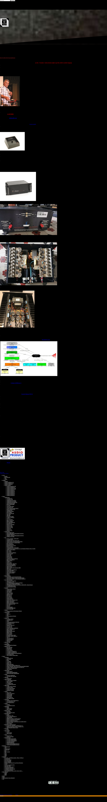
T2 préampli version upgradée (9, 768)
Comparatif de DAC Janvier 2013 (13, 547)
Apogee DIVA (9, 590)
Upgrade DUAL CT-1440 (11, 586)
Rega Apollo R (9, 634)
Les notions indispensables (11, 738)
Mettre (5, 773)
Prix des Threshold (7, 761)
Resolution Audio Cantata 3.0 (12, 636)
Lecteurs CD (6, 618)
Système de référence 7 (11, 490)
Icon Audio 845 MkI (10, 513)
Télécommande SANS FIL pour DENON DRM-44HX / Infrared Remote (20, 584)
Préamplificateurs (7, 713)
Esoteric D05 (9, 554)
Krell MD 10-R (9, 627)
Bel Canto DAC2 (10, 543)
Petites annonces (5, 771)
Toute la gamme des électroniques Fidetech (14, 611)
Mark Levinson (7, 751)
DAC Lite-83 (9, 551)
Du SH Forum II (10, 650)
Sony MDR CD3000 (10, 698)
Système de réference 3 (11, 494)
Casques (5, 691)
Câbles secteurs (9, 708)
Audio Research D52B (11, 503)
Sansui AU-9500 (10, 526)
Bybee (8, 660)
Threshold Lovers (46, 339)
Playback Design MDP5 (11, 564)
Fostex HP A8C (9, 557)
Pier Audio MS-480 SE (11, 522)
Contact (5, 479)
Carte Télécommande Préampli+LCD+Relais (15, 582)
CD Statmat (9, 661)
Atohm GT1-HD (10, 592)
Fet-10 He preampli (7, 759)
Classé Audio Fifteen (10, 506)
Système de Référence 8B (11, 488)
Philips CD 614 (9, 633)
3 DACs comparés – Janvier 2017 (13, 538)
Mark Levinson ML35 (11, 559)
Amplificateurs (12, 57)
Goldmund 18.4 (9, 510)
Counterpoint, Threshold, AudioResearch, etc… (15, 725)
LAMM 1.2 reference (10, 517)
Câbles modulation (7, 679)
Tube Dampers (9, 669)
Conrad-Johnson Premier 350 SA (12, 508)
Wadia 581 (8, 641)
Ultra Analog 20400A (10, 572)
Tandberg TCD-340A (10, 536)
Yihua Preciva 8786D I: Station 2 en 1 (13, 665)
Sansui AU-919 (9, 525)
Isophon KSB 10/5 (10, 598)
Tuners (5, 734)
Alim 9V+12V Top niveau (11, 580)
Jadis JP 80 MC (9, 717)
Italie (7, 615)
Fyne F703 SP (9, 596)
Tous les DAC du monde (11, 571)
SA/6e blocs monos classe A (9, 766)
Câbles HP (6, 677)
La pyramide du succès (11, 705)
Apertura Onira (9, 589)
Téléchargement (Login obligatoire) (8, 777)
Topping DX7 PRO (10, 570)
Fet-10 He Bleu (7, 758)
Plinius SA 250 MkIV (10, 524)
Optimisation (6, 706)
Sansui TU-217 (9, 735)
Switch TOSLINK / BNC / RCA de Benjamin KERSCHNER (18, 666)
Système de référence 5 (11, 492)
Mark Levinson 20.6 (10, 520)
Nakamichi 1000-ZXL (11, 534)
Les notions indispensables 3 (12, 740)
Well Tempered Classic (11, 712)
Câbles (8, 707)
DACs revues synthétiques (11, 552)
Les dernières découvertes (11, 684)
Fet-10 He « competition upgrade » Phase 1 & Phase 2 (14, 757)
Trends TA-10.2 (9, 530)
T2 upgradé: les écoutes (8, 769)
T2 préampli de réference (8, 767)
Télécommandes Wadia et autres (12, 727)
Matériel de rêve (7, 646)
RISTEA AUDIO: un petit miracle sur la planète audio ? (16, 721)
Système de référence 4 (11, 493)
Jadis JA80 (9, 514)
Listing (5, 772)
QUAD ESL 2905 (10, 609)
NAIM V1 (8, 561)
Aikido (8, 714)
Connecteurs (6, 699)
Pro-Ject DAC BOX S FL (11, 565)
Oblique (16, 794)
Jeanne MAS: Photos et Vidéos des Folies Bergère (15, 577)
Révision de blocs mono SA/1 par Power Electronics (13, 762)
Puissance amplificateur (11, 675)
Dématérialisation (7, 737)
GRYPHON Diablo (10, 511)
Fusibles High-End (10, 664)
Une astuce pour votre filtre (11, 676)
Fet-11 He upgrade (7, 760)
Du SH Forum (9, 649)
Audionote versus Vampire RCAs (13, 700)
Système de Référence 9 (11, 487)
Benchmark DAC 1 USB (11, 545)
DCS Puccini (9, 624)
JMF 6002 (8, 515)
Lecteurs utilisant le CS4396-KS (12, 628)
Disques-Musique (7, 575)
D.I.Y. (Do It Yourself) (8, 579)
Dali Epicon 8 (9, 595)
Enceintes (6, 587)
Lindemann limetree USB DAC (12, 558)
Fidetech (5, 610)
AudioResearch (7, 746)
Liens (3, 778)
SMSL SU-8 (9, 568)
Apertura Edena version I (11, 588)
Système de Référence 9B (11, 486)
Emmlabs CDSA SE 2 (11, 625)
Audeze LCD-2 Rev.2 (10, 693)
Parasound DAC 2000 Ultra (12, 563)
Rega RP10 (9, 711)
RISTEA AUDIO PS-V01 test (12, 720)
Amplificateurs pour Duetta (11, 501)
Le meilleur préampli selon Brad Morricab (14, 653)
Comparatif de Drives (10, 623)
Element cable (9, 678)
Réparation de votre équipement (10, 724)
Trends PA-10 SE (10, 722)
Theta (5, 754)
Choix (8, 621)
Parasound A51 (9, 523)
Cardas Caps (9, 662)
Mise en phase (9, 709)
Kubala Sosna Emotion (11, 688)
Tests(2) (3, 656)
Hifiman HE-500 (10, 697)
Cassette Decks (7, 531)
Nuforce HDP (9, 562)
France (8, 613)
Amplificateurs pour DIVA (11, 500)
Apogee (5, 674)
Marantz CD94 (9, 630)
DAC (5, 537)
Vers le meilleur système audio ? (12, 655)
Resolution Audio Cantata (11, 635)
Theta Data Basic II (10, 638)
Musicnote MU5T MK (11, 631)
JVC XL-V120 (9, 626)
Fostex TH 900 (9, 694)
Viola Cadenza (9, 723)
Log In (3, 475)
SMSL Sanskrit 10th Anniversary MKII (14, 567)
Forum (3, 776)
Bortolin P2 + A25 (10, 715)
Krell (5, 750)
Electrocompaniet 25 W (11, 509)
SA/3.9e (5, 763)
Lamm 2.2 (8, 518)
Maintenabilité (6, 644)
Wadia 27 (8, 574)
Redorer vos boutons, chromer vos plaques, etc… (15, 726)
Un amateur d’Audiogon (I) (11, 651)
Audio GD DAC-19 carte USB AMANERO (15, 541)
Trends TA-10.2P (10, 527)
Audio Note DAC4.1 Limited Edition (13, 542)
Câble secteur (6, 685)
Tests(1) (3, 496)
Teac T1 (8, 637)
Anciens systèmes (7, 485)
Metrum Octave (9, 560)
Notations (6, 481)
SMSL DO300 (9, 566)
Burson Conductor (10, 546)
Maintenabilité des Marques (11, 645)
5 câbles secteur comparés (11, 686)
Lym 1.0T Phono (10, 519)
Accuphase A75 (9, 498)
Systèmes (4, 480)
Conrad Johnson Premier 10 (11, 716)
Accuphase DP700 (10, 619)
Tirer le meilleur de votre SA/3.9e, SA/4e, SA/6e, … (13, 770)
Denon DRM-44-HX (10, 532)
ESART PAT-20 (9, 671)
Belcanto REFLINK (10, 544)
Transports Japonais (10, 639)
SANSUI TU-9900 (10, 736)
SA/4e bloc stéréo (7, 765)
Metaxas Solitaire (10, 521)
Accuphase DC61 (10, 539)
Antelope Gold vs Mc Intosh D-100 (13, 540)
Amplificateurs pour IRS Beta (12, 502)
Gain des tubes (9, 732)
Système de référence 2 (8, 484)
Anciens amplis (32, 124)
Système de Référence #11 (9, 482)
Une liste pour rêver (10, 654)
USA (8, 617)
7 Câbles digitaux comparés (11, 680)
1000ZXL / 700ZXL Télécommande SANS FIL (15, 535)
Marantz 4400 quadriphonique (12, 672)
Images (3, 775)
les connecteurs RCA (10, 702)
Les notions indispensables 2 (12, 739)
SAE (5, 752)
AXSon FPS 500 (10, 658)
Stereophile (6, 728)
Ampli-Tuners (6, 670)
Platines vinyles (7, 710)
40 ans (8, 729)
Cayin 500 (8, 505)
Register (5, 476)
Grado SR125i (9, 696)
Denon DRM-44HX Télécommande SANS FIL (15, 533)
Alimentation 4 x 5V (10, 581)
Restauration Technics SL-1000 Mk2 (13, 583)
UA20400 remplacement (11, 585)
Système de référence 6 (11, 491)
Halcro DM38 (9, 512)
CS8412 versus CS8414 (4, 473)
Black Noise (9, 659)
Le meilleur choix (10, 683)
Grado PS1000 (9, 695)
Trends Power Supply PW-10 (12, 668)
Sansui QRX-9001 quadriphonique (13, 673)
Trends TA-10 (9, 529)
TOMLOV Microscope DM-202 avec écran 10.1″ (15, 667)
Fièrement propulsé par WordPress (6, 794)
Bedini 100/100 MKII (10, 504)
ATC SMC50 (9, 591)
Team (5, 478)
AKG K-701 (9, 692)
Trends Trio (9, 528)
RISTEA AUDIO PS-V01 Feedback (13, 719)
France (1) (8, 614)
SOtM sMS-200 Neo (10, 742)
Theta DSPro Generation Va (12, 569)
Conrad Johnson (7, 748)
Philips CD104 (9, 632)
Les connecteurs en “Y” (11, 701)
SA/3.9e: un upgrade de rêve (9, 764)
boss (9, 57)
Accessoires (6, 657)
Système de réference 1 (11, 495)
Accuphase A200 (10, 499)
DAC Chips (2, 472)
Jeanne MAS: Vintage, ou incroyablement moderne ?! (16, 578)
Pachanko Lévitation (10, 690)
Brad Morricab (9, 648)
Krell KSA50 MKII (10, 516)
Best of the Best (9, 647)
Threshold (4, 756)
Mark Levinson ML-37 (11, 629)
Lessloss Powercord (10, 689)
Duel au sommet (9, 681)
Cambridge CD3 (10, 620)
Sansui (5, 753)
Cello (5, 747)
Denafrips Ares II (10, 553)
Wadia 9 (8, 573)
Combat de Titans (10, 687)
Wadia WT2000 (9, 640)
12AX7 (8, 731)
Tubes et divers (7, 730)
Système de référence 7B (11, 489)
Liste (7, 643)
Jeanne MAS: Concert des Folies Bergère (14, 576)
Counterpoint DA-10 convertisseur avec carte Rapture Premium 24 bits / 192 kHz (21, 548)
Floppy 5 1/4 (9, 663)
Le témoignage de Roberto (11, 616)
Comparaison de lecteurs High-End (13, 622)
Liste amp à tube (7, 642)
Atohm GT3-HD (10, 593)
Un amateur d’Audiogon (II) (12, 652)
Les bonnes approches (10, 741)
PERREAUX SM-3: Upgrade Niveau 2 (14, 718)
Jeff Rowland (6, 749)
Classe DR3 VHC (10, 507)
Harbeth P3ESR (9, 597)
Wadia (5, 755)
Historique (4, 745)
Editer (5, 774)
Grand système (7, 612)
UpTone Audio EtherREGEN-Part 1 (13, 743)
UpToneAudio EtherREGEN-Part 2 (13, 744)
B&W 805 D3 (9, 594)
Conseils (5, 703)
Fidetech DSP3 (9, 556)
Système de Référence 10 (8, 483)
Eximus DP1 (9, 555)
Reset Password (7, 477)
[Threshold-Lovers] (4, 26)
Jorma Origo (9, 682)
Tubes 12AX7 (9, 733)
